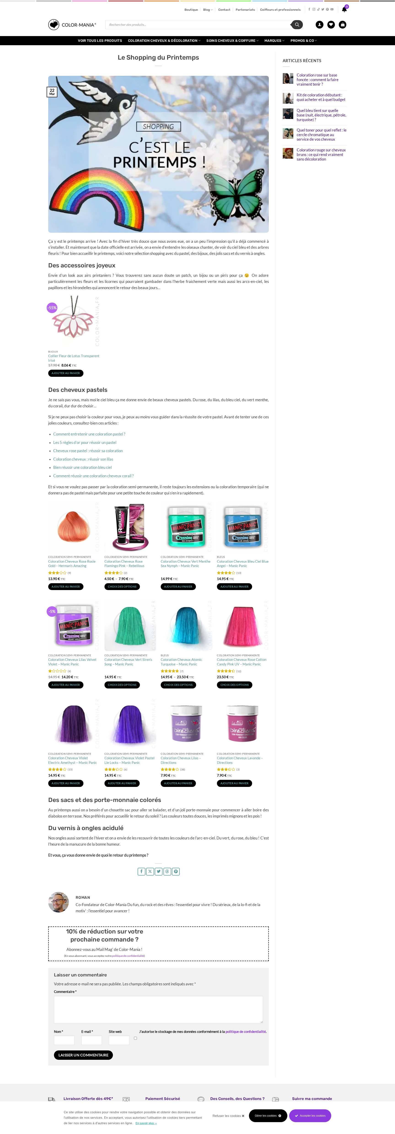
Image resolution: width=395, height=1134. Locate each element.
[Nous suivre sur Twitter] (322, 9)
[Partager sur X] (150, 872)
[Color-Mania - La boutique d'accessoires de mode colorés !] (73, 24)
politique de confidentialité (128, 955)
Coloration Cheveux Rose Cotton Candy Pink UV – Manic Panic (241, 661)
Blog (206, 9)
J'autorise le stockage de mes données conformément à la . (203, 1031)
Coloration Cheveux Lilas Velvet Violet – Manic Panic (72, 661)
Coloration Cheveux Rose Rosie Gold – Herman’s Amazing (72, 563)
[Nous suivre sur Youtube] (332, 9)
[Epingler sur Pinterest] (176, 872)
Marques (272, 41)
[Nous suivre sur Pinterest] (327, 9)
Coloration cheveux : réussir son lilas (83, 459)
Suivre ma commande (312, 1098)
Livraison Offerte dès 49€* (88, 1098)
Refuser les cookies (227, 1116)
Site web (115, 1031)
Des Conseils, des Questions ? (237, 1098)
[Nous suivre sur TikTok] (318, 9)
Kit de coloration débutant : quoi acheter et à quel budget (321, 97)
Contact (224, 9)
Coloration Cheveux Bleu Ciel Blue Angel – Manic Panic (243, 563)
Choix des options (122, 586)
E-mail (87, 1031)
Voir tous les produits (100, 41)
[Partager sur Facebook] (141, 872)
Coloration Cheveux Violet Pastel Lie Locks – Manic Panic (129, 760)
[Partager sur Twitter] (159, 872)
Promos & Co (302, 41)
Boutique (191, 9)
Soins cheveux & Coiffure (230, 41)
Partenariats (245, 9)
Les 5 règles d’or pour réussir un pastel (84, 442)
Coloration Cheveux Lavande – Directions (240, 760)
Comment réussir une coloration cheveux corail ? (93, 476)
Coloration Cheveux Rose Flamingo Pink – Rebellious (124, 563)
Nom (58, 1031)
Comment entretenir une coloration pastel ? (89, 434)
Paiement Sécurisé (162, 1098)
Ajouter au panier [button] (66, 373)
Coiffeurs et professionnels (280, 9)
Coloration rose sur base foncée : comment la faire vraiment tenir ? (318, 80)
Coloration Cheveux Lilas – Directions (181, 760)
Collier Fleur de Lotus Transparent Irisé (73, 358)
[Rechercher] (297, 24)
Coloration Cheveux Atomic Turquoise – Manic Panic (181, 661)
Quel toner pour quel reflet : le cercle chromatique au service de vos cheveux (322, 135)
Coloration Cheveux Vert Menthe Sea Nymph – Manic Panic (186, 563)
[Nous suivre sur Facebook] (309, 9)
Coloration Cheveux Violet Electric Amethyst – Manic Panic (72, 760)
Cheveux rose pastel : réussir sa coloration (88, 450)
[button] (342, 25)
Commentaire (65, 991)
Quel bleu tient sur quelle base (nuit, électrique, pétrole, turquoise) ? (321, 115)
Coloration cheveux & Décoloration (163, 41)
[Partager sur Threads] (167, 872)
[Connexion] (319, 25)
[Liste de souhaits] (331, 25)
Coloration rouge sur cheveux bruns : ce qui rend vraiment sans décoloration (321, 154)
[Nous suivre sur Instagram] (313, 9)
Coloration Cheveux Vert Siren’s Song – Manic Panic (128, 661)
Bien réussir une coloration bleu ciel (82, 467)
